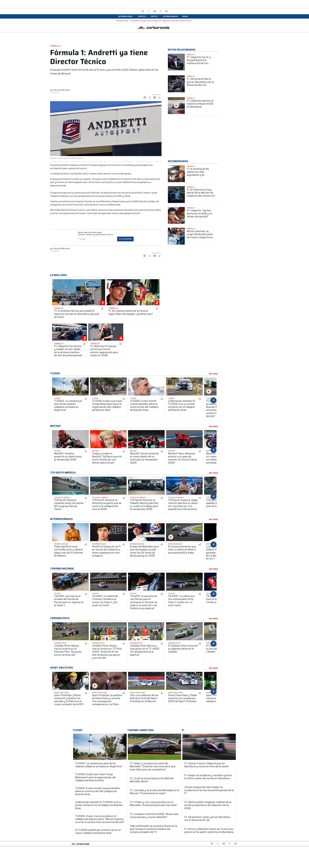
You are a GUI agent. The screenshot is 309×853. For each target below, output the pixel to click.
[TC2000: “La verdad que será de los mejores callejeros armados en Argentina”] (100, 747)
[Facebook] (143, 11)
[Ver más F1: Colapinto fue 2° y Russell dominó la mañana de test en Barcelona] (176, 62)
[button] (125, 16)
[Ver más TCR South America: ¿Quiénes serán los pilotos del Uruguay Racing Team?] (70, 486)
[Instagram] (160, 11)
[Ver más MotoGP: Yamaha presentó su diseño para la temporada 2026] (70, 439)
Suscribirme (125, 239)
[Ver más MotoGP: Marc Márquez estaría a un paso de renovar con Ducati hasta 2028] (184, 439)
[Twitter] (149, 11)
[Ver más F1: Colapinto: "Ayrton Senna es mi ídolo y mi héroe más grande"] (176, 215)
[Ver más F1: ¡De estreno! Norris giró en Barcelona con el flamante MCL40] (176, 83)
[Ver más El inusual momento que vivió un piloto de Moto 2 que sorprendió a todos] (184, 532)
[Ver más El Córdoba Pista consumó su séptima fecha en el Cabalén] (184, 631)
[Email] (166, 11)
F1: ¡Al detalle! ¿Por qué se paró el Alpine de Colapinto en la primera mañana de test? (160, 20)
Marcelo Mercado (62, 90)
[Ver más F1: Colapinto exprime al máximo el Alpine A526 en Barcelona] (176, 105)
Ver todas (213, 374)
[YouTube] (155, 11)
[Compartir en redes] (102, 309)
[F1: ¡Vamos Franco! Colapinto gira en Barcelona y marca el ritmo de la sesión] (209, 747)
